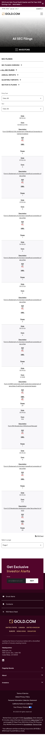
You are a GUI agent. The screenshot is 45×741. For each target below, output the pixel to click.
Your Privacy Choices (20, 707)
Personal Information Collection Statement (22, 700)
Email (8, 576)
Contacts (8, 604)
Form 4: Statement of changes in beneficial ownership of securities (22, 175)
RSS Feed (39, 536)
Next (32, 581)
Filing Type (5, 93)
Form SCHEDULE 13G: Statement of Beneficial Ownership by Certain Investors (22, 133)
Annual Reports (9, 75)
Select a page (6, 540)
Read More (16, 4)
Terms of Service (22, 693)
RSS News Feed (10, 612)
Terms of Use (37, 724)
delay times (35, 720)
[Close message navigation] (43, 3)
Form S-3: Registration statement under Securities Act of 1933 (22, 509)
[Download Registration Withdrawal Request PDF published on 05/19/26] (22, 433)
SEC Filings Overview (10, 65)
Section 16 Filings (9, 85)
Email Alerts (9, 596)
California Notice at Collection (22, 704)
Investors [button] (24, 49)
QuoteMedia (28, 718)
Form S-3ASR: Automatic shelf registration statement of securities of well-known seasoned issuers (22, 385)
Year (3, 104)
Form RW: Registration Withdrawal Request (22, 426)
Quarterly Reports (10, 80)
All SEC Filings (8, 70)
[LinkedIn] (3, 660)
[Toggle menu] (41, 14)
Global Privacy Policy (22, 697)
